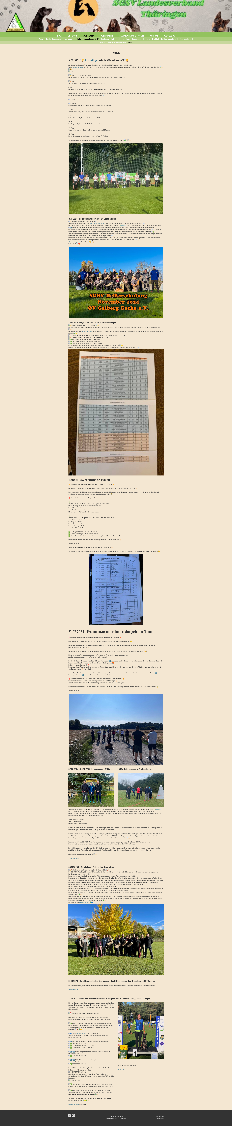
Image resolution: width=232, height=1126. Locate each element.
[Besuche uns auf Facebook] (69, 1115)
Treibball (155, 39)
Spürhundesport (186, 39)
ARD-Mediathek (73, 989)
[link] (97, 223)
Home (59, 35)
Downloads (169, 35)
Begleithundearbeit (54, 39)
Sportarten (88, 35)
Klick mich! (121, 1069)
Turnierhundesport (134, 39)
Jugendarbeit (106, 35)
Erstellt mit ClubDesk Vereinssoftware (116, 1118)
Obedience (105, 39)
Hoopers (146, 39)
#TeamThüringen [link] (87, 331)
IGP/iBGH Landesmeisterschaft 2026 (113, 42)
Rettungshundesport (169, 39)
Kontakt (154, 35)
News (130, 42)
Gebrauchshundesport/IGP (88, 39)
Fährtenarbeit (69, 39)
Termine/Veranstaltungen (131, 35)
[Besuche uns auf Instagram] (73, 1115)
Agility (41, 39)
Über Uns (72, 35)
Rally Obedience (117, 39)
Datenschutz (160, 1118)
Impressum (160, 1116)
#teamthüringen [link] (91, 60)
